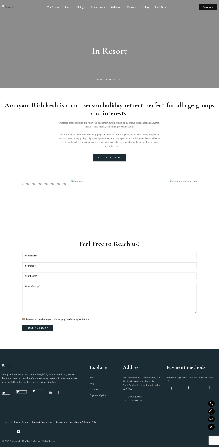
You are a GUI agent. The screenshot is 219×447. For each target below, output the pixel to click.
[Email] (211, 419)
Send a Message (38, 328)
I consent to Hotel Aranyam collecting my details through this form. (57, 319)
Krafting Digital (29, 441)
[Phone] (211, 403)
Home (100, 79)
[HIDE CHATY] (211, 427)
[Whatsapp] (211, 411)
